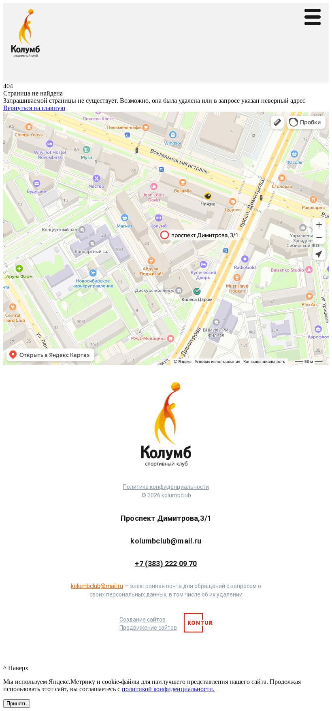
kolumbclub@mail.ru (165, 541)
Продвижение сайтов (148, 627)
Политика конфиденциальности (166, 487)
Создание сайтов (142, 619)
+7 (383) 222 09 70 (166, 563)
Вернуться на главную (34, 107)
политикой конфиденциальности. (168, 689)
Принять (16, 703)
